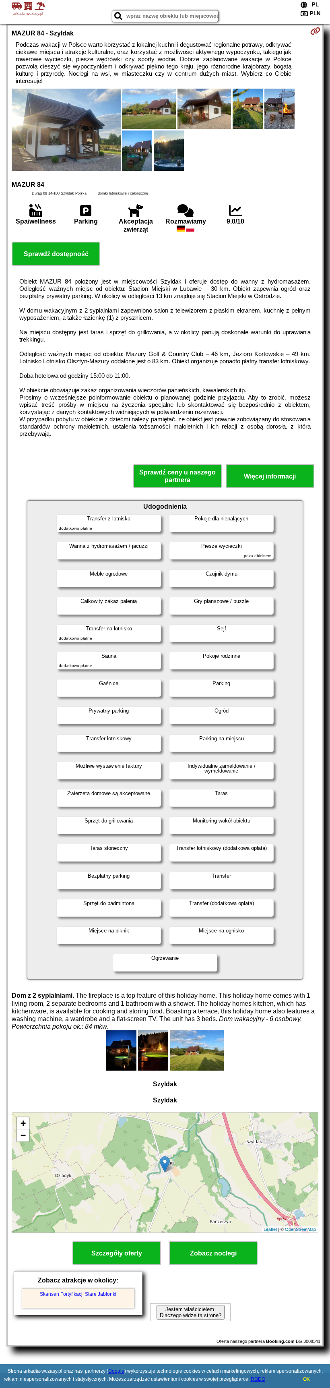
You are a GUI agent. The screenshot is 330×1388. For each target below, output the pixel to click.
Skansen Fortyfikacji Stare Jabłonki (78, 1294)
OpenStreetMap (300, 1229)
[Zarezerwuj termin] (315, 31)
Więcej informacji (270, 476)
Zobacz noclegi (213, 1253)
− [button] (23, 1135)
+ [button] (23, 1123)
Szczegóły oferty (116, 1253)
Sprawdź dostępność (56, 254)
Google (116, 1371)
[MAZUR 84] (66, 130)
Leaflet (270, 1229)
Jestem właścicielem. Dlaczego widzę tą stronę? (190, 1312)
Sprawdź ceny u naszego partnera (177, 476)
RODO (258, 1379)
